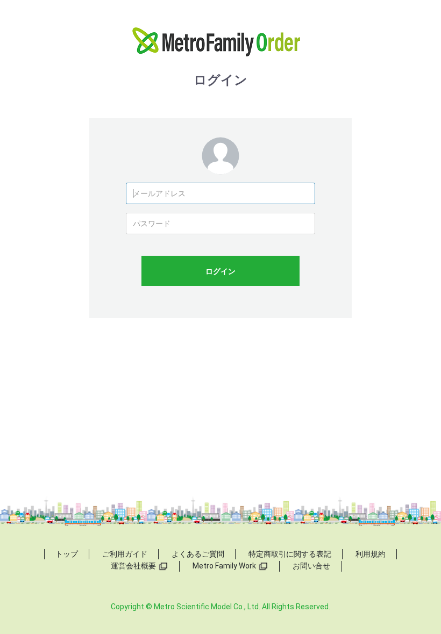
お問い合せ (311, 565)
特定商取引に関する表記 (289, 554)
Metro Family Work (224, 565)
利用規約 (370, 554)
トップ (66, 554)
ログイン (220, 271)
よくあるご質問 (198, 554)
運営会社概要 (133, 565)
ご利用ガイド (124, 554)
